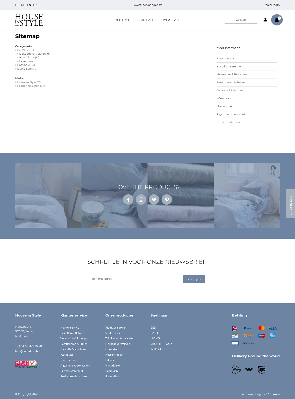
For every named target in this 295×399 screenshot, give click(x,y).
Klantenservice (226, 58)
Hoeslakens (29, 57)
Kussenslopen (114, 354)
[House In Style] (29, 19)
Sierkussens (112, 333)
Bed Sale (122, 20)
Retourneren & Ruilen (231, 82)
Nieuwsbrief (225, 106)
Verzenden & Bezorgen (232, 74)
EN (29, 4)
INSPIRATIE (158, 349)
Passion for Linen (31, 85)
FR (35, 4)
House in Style (29, 82)
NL (17, 4)
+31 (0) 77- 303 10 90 (28, 345)
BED (153, 327)
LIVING (155, 338)
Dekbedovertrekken (35, 53)
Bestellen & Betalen (230, 66)
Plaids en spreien (115, 327)
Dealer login (271, 4)
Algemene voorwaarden (232, 114)
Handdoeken (113, 365)
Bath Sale (145, 20)
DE (23, 4)
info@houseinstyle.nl (28, 351)
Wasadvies (224, 98)
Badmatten (112, 376)
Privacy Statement (229, 122)
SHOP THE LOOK (161, 343)
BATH (154, 333)
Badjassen (111, 371)
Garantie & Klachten (230, 90)
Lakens (26, 61)
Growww (274, 394)
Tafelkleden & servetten (119, 338)
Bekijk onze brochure (73, 376)
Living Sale (170, 20)
